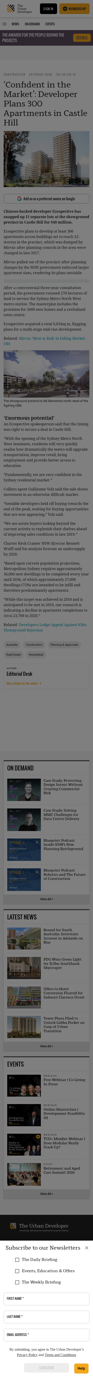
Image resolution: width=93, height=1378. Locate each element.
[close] (86, 1247)
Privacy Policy (27, 1355)
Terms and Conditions (60, 1355)
